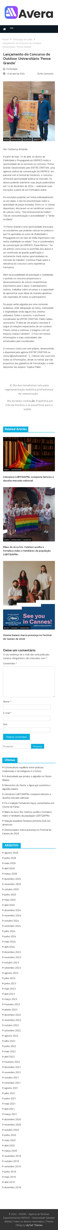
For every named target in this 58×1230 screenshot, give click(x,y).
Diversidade (16, 470)
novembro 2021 (12, 1072)
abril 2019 (9, 1182)
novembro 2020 (12, 1124)
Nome (7, 701)
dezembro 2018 (12, 1187)
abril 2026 (9, 868)
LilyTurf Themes (34, 1225)
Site (5, 724)
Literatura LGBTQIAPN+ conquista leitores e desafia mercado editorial (28, 479)
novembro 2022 (12, 1020)
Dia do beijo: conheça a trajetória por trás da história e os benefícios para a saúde (29, 405)
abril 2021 (9, 1109)
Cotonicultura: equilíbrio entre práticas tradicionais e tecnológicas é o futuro (22, 769)
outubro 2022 (11, 1025)
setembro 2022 (12, 1030)
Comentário (10, 663)
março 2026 (10, 873)
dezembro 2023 (12, 952)
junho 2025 (10, 894)
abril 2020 (9, 1145)
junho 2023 (10, 983)
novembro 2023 (12, 957)
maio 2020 (10, 1140)
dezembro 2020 (12, 1119)
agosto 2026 (11, 852)
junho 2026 (10, 858)
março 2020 (10, 1151)
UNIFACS (36, 139)
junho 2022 (10, 1046)
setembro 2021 (12, 1083)
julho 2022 (9, 1041)
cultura (14, 628)
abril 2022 (9, 1056)
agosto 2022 (11, 1035)
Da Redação (12, 68)
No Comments (46, 73)
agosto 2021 (11, 1088)
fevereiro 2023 (12, 1004)
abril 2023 (9, 994)
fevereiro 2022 (12, 1062)
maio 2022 (10, 1051)
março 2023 (10, 999)
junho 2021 (10, 1098)
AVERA (6, 139)
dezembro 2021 (12, 1067)
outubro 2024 (11, 920)
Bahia (6, 628)
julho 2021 (9, 1093)
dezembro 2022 (12, 1015)
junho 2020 (10, 1135)
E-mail (7, 713)
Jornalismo (16, 139)
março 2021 (10, 1114)
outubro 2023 (11, 962)
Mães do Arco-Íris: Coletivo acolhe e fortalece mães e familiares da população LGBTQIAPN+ (27, 551)
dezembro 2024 (12, 910)
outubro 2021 (11, 1077)
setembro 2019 (12, 1166)
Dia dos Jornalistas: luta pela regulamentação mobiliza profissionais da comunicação (29, 389)
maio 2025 (10, 900)
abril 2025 (9, 905)
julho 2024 (9, 931)
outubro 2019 (11, 1161)
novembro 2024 (12, 915)
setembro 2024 (12, 926)
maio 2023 (10, 988)
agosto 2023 (11, 973)
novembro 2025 (12, 884)
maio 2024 (10, 941)
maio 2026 (10, 863)
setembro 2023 (12, 968)
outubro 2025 (11, 889)
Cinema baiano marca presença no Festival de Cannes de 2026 (27, 637)
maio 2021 (10, 1103)
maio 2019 (10, 1177)
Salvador (27, 139)
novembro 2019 (12, 1156)
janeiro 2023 (10, 1009)
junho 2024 (10, 936)
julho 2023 (9, 978)
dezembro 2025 (12, 879)
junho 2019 (10, 1171)
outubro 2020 (11, 1130)
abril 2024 (9, 947)
